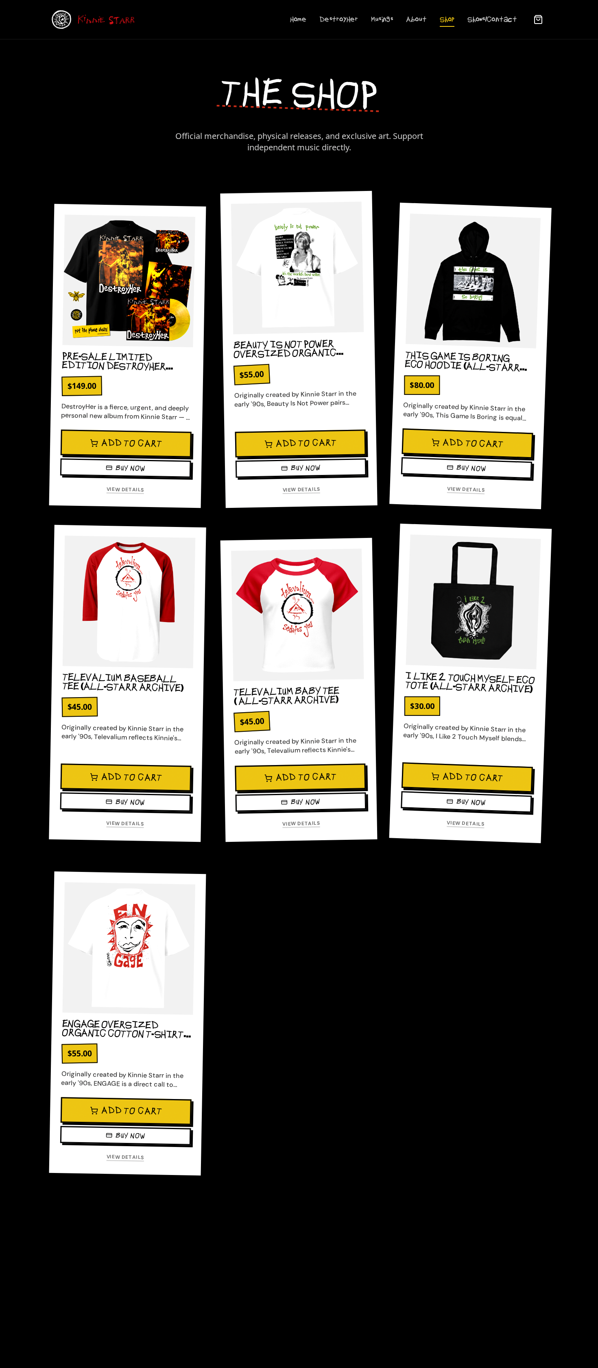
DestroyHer (338, 19)
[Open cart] (538, 19)
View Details (125, 489)
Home (298, 19)
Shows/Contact (492, 19)
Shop (447, 19)
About (416, 19)
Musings (382, 19)
